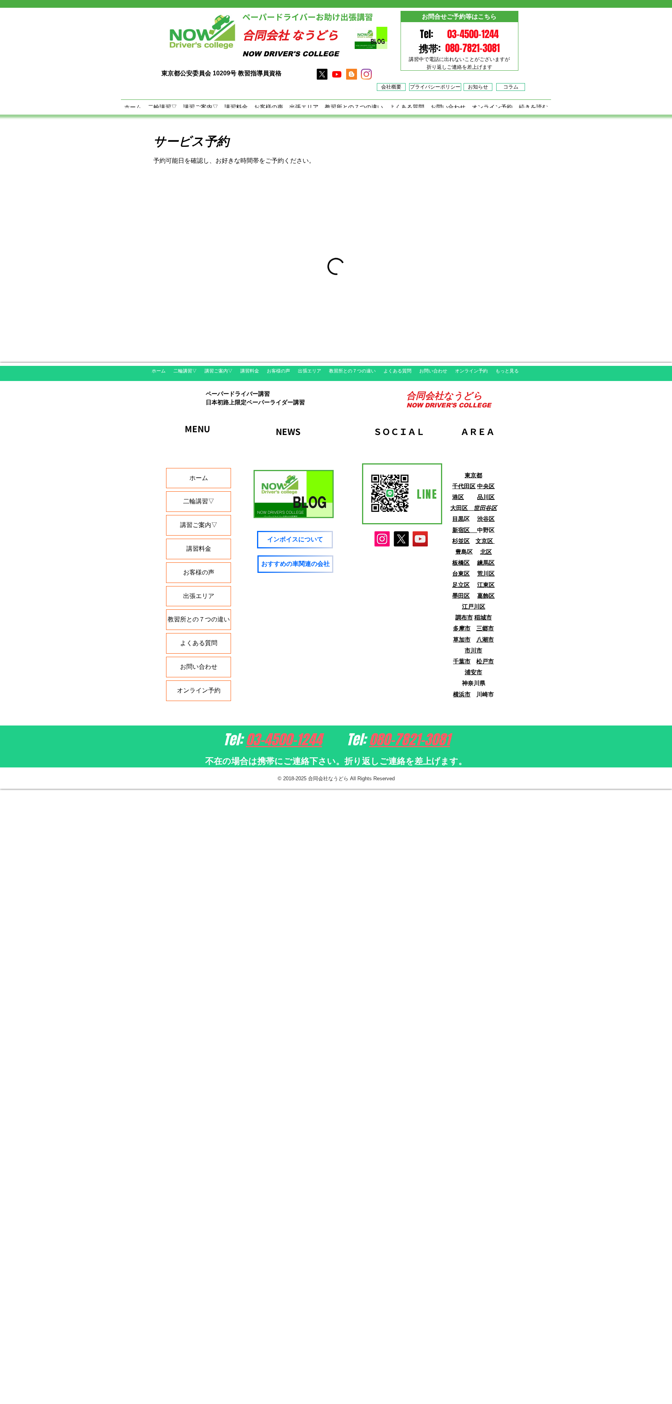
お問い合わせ (198, 666)
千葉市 (462, 661)
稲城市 (483, 617)
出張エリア (198, 596)
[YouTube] (420, 538)
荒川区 (486, 573)
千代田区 (464, 486)
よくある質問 (198, 642)
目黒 (458, 518)
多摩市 (462, 628)
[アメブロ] (351, 74)
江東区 (486, 584)
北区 (486, 551)
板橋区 (461, 562)
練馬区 (486, 562)
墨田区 (461, 595)
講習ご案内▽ (198, 524)
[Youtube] (336, 74)
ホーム (198, 477)
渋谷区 (486, 518)
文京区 (485, 541)
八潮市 (485, 639)
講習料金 (198, 548)
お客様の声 (198, 572)
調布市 (464, 617)
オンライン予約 (198, 690)
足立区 (461, 584)
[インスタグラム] (366, 74)
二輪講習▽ (198, 501)
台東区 (461, 573)
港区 (458, 497)
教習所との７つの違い (199, 619)
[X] (322, 74)
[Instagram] (382, 538)
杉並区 (461, 541)
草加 (459, 639)
